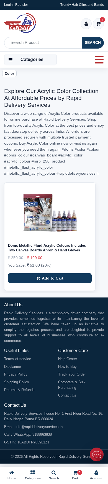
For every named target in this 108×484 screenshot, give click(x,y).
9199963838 (42, 434)
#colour (93, 149)
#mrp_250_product (48, 161)
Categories (31, 59)
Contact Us (67, 395)
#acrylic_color (70, 155)
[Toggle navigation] (97, 59)
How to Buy (67, 367)
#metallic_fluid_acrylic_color (28, 167)
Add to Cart (52, 278)
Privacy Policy (15, 374)
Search (93, 42)
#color (80, 149)
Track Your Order (72, 374)
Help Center (67, 359)
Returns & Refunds (19, 390)
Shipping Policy (16, 382)
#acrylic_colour (17, 161)
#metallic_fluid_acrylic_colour (29, 173)
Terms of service (17, 359)
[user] (86, 24)
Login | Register (16, 5)
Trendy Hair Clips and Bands (82, 5)
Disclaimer (12, 367)
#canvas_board (43, 155)
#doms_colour (16, 155)
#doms (68, 149)
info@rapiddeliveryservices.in (39, 427)
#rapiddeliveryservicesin (77, 173)
